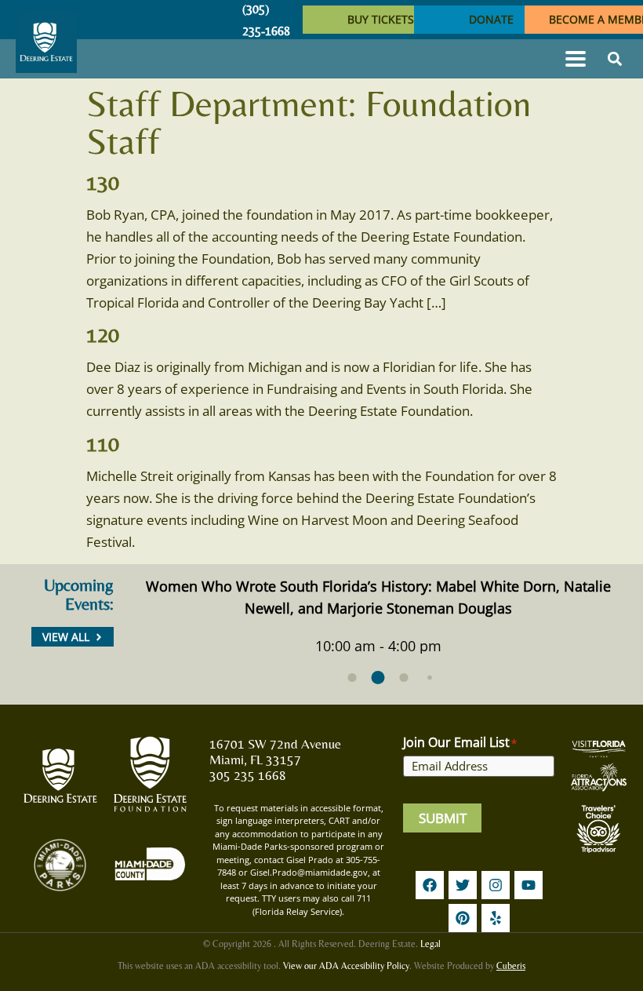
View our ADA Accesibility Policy (346, 965)
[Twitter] (463, 885)
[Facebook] (430, 885)
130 (102, 182)
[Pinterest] (463, 918)
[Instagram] (495, 885)
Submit (443, 818)
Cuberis (510, 965)
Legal (430, 943)
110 (102, 443)
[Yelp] (495, 918)
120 (102, 334)
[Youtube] (528, 885)
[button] (575, 59)
